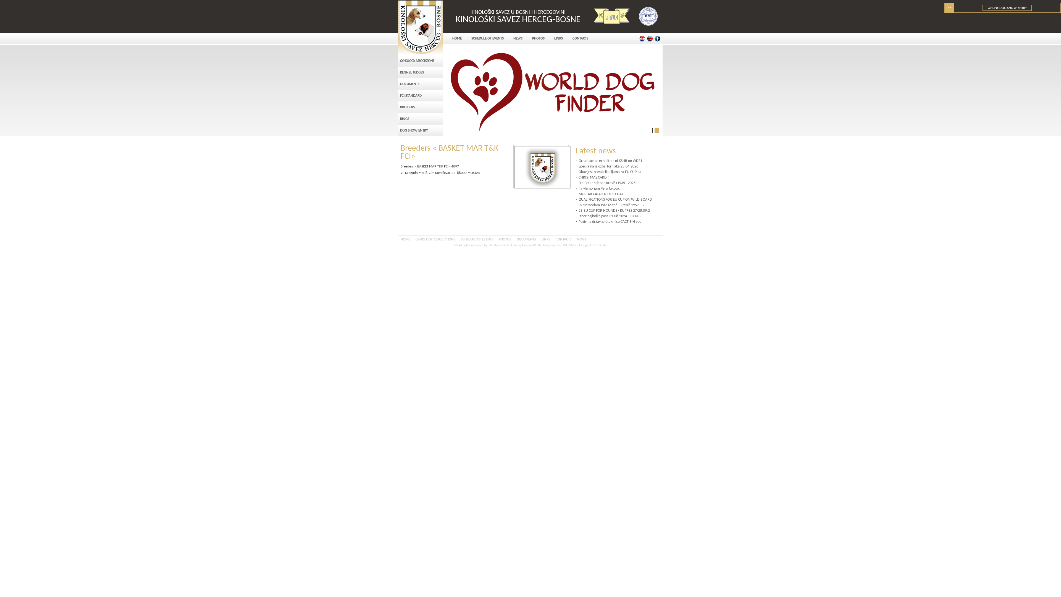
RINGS (404, 119)
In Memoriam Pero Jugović (599, 189)
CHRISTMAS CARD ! (594, 178)
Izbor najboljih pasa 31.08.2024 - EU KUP (610, 216)
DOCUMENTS (409, 84)
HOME (457, 38)
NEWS (517, 38)
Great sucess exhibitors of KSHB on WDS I (610, 161)
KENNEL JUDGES (412, 72)
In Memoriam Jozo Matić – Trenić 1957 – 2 (611, 205)
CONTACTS (580, 38)
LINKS (558, 38)
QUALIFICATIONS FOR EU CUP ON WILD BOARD (615, 200)
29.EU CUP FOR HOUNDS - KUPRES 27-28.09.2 (614, 211)
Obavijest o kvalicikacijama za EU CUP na (610, 172)
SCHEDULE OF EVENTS (487, 38)
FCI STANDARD (411, 96)
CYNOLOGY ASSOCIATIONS (417, 61)
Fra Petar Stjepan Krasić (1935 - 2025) (608, 183)
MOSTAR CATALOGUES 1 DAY (601, 194)
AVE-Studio (570, 245)
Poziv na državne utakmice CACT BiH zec (610, 222)
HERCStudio (598, 245)
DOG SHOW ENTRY (414, 130)
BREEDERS (407, 107)
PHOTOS (538, 38)
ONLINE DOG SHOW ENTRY (1007, 8)
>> (949, 8)
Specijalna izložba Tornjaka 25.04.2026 (608, 166)
